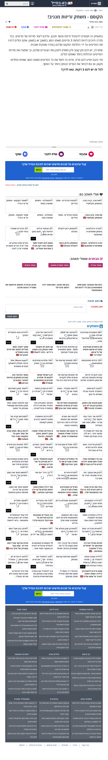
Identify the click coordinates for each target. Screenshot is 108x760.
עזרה (75, 745)
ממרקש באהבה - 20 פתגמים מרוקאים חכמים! (86, 673)
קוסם (79, 321)
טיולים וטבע (54, 654)
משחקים (79, 10)
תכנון (70, 321)
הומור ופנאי (90, 10)
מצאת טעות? (10, 185)
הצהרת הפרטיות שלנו (48, 178)
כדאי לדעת (54, 609)
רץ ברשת (86, 654)
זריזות (75, 321)
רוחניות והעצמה (22, 654)
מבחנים (94, 258)
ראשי (101, 10)
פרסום (21, 745)
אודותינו (64, 745)
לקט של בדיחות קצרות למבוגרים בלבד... (24, 613)
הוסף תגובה (12, 316)
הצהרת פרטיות (35, 745)
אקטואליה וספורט (22, 699)
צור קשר (85, 745)
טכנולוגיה (54, 699)
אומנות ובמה (86, 699)
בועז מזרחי (93, 22)
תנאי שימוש (58, 178)
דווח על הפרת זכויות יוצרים (28, 185)
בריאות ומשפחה (86, 609)
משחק (89, 321)
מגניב (84, 321)
